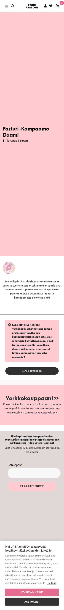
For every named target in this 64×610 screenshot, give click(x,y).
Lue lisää (51, 583)
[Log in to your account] (45, 5)
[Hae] (12, 6)
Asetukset (32, 601)
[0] (57, 6)
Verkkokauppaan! (32, 370)
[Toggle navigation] (6, 6)
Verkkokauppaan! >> (32, 398)
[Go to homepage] (32, 6)
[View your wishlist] (50, 6)
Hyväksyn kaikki (32, 592)
